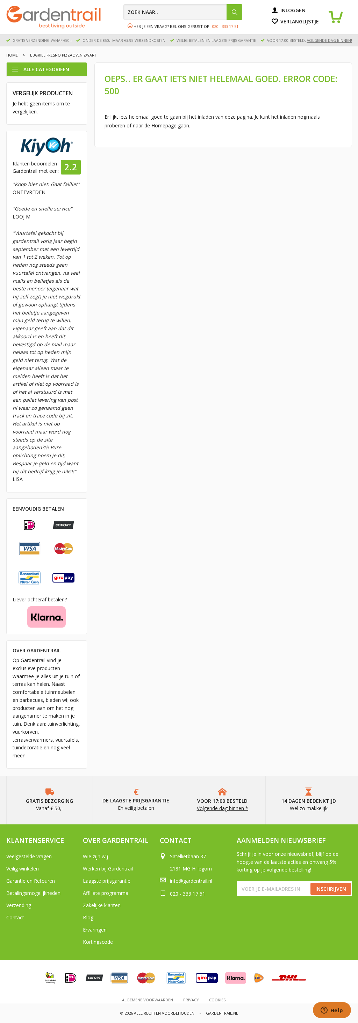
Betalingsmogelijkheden (33, 893)
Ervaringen (95, 929)
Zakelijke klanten (102, 905)
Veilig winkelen (22, 868)
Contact (15, 917)
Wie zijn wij (95, 856)
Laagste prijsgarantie (106, 880)
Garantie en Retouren (30, 880)
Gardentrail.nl (222, 1013)
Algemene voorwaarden (147, 999)
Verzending (18, 905)
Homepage (164, 125)
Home (12, 55)
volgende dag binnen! (329, 40)
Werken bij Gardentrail (108, 868)
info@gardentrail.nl (191, 880)
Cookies (217, 999)
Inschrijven (330, 888)
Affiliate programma (105, 893)
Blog (88, 917)
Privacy (191, 999)
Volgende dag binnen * (222, 808)
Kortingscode (98, 942)
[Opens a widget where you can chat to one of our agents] (332, 1011)
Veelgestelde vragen (29, 856)
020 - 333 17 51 (225, 26)
